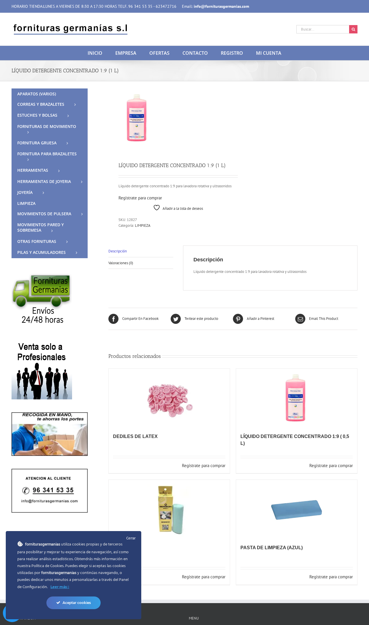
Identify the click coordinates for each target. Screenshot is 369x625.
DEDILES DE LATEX (135, 436)
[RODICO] (169, 509)
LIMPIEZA (142, 225)
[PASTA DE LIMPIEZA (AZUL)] (296, 509)
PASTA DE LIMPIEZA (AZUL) (271, 547)
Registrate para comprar (140, 198)
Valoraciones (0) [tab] (120, 262)
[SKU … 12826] (168, 117)
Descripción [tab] (117, 251)
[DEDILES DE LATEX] (169, 398)
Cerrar (130, 538)
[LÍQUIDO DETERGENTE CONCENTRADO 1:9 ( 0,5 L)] (296, 398)
